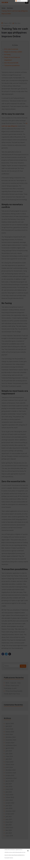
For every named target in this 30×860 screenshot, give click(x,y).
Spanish (19, 0)
